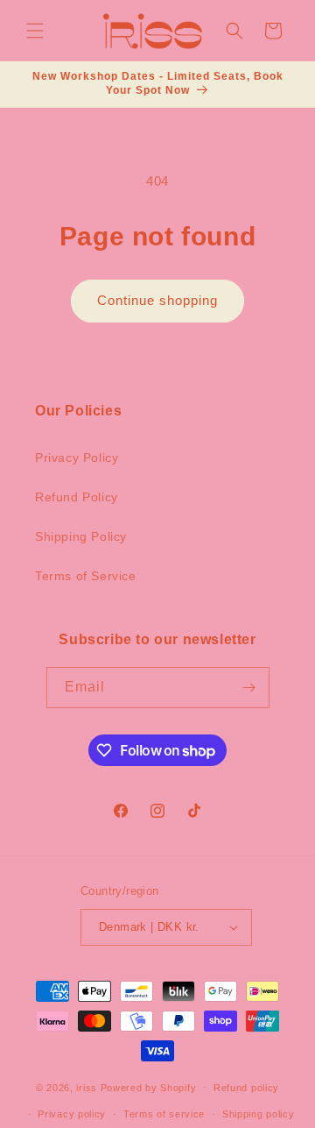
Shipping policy (258, 1114)
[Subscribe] (249, 687)
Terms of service (164, 1114)
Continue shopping (157, 300)
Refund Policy (76, 497)
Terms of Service (85, 576)
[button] (35, 30)
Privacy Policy (76, 457)
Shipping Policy (81, 536)
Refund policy (246, 1087)
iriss (86, 1087)
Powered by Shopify (149, 1087)
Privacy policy (72, 1114)
